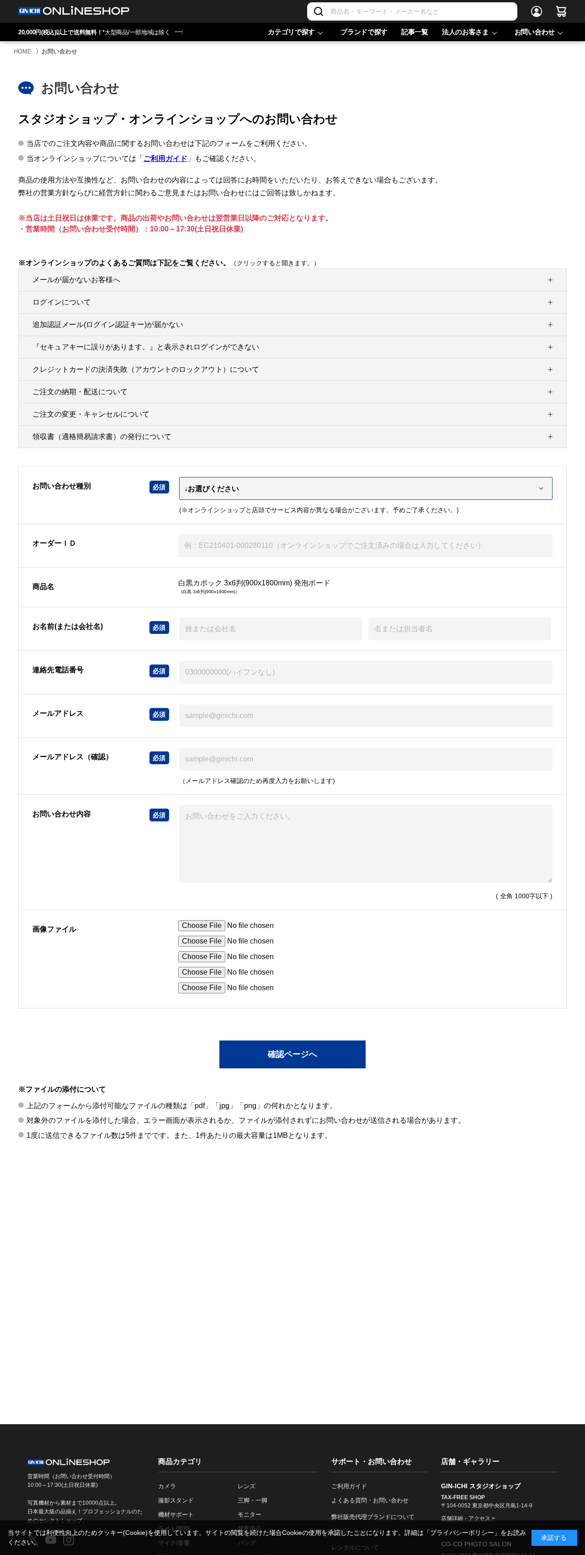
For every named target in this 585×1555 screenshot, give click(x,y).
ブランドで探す (364, 32)
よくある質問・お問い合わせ (370, 1500)
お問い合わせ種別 (61, 486)
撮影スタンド (176, 1500)
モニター (249, 1514)
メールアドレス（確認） (72, 757)
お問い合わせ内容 (61, 814)
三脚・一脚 (252, 1500)
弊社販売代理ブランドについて (373, 1516)
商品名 (43, 586)
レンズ (246, 1486)
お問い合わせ (535, 32)
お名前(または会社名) (67, 626)
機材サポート (176, 1514)
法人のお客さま (465, 32)
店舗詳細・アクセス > (468, 1518)
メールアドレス (58, 713)
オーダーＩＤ (54, 543)
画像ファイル (54, 929)
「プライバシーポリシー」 (462, 1532)
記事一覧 (414, 32)
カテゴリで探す (291, 32)
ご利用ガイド (165, 158)
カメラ (167, 1486)
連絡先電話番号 (58, 670)
